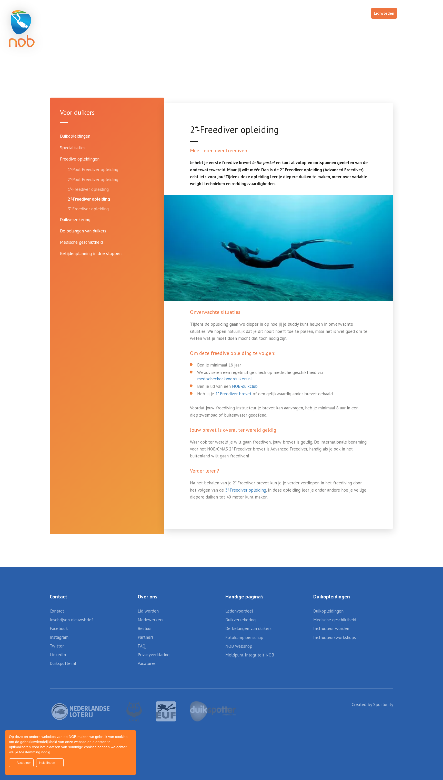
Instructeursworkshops (334, 637)
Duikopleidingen (75, 136)
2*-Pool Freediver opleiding (93, 179)
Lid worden (384, 13)
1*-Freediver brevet (233, 394)
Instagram (59, 637)
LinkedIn (58, 654)
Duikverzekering (75, 219)
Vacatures (147, 663)
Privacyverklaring (153, 654)
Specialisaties (72, 148)
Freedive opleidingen (79, 159)
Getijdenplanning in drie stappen (91, 253)
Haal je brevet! (353, 13)
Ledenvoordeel (239, 611)
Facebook (59, 628)
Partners (146, 637)
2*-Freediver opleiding (89, 199)
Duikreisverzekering (174, 13)
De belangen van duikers (83, 231)
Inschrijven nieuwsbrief (71, 620)
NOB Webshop (318, 13)
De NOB (423, 27)
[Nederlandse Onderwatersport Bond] (22, 28)
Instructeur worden (331, 628)
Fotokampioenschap (244, 637)
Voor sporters (283, 27)
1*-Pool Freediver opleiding (93, 169)
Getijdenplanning (216, 13)
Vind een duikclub (255, 13)
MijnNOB (287, 13)
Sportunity (383, 704)
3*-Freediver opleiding (88, 209)
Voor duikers (241, 27)
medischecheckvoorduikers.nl (224, 379)
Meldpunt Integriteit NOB (249, 655)
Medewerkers (150, 620)
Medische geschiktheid (81, 242)
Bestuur (145, 628)
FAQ (142, 646)
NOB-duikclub (245, 386)
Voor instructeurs (382, 27)
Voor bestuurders (331, 27)
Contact (57, 611)
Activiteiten (207, 27)
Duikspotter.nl (63, 663)
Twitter (57, 646)
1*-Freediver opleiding (88, 189)
